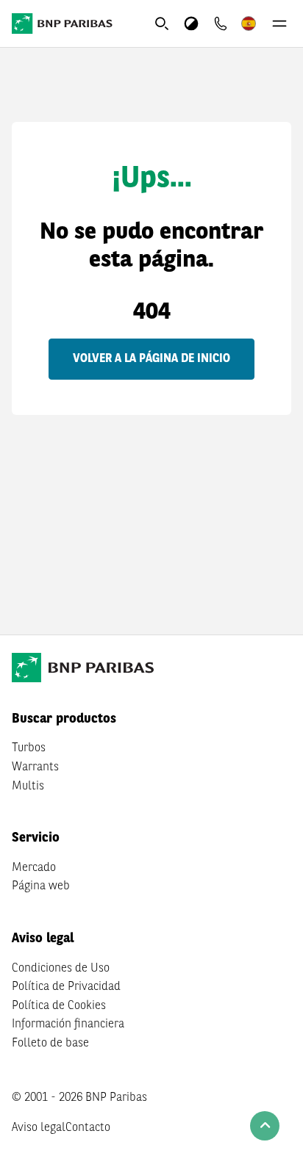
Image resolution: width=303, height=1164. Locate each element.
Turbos (29, 748)
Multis (28, 786)
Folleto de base (50, 1043)
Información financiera (68, 1024)
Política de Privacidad (66, 987)
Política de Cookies (59, 1006)
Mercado (34, 868)
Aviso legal (38, 1128)
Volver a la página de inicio (151, 359)
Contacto (87, 1128)
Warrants (35, 767)
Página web (41, 886)
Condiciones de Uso (61, 969)
